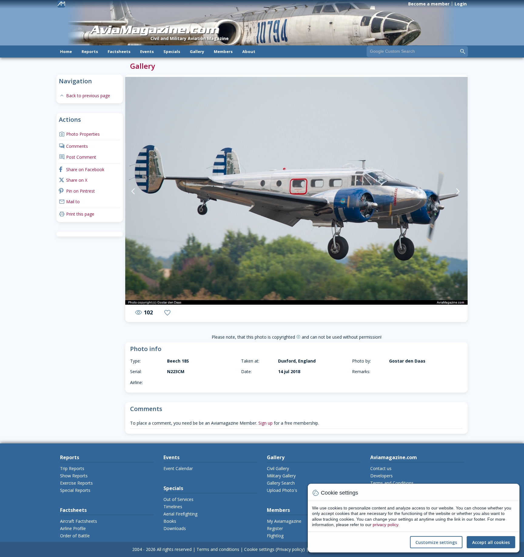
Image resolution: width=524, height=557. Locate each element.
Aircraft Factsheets (78, 521)
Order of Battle (75, 536)
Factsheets (119, 51)
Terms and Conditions (392, 483)
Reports (90, 51)
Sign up (265, 423)
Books (169, 521)
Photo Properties (79, 134)
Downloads (174, 528)
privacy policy (385, 524)
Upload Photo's (282, 490)
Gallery (197, 51)
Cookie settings (259, 549)
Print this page (76, 214)
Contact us (380, 468)
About (248, 51)
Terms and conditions (217, 549)
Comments (73, 146)
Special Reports (75, 490)
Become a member (428, 4)
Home (66, 51)
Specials (171, 51)
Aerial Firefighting (180, 514)
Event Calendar (178, 468)
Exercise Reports (76, 483)
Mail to (69, 201)
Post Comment (77, 157)
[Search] (462, 51)
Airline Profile (73, 528)
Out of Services (178, 499)
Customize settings (436, 542)
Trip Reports (72, 468)
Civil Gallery (278, 468)
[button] (146, 191)
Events (147, 51)
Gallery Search (281, 483)
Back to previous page (84, 95)
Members (223, 51)
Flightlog (275, 536)
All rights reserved (174, 549)
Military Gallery (281, 476)
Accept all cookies (491, 542)
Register (275, 528)
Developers (381, 476)
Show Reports (74, 476)
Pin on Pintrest (77, 191)
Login (461, 4)
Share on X (73, 180)
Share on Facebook (81, 169)
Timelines (172, 506)
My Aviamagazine (284, 521)
